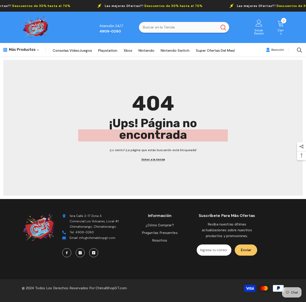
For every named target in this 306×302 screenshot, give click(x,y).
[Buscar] (184, 27)
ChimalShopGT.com (111, 288)
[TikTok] (93, 252)
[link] (275, 50)
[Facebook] (66, 252)
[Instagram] (80, 252)
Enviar (246, 250)
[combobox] (178, 27)
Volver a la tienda (153, 159)
